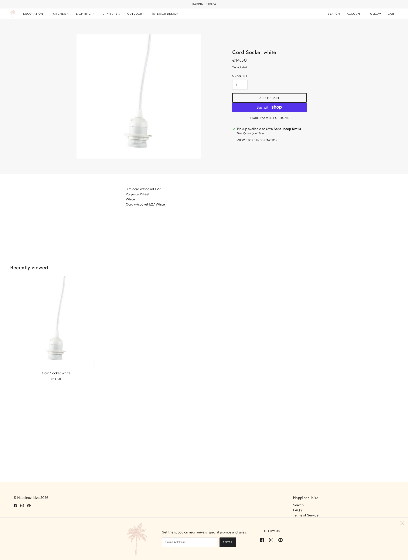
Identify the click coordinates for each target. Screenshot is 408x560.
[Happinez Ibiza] (13, 14)
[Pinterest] (279, 540)
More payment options (269, 117)
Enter (228, 542)
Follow (374, 13)
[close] (402, 523)
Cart (392, 13)
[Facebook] (263, 540)
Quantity (240, 75)
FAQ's (297, 510)
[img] (15, 505)
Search (334, 13)
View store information (257, 140)
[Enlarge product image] (138, 96)
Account (354, 13)
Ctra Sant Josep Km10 (283, 129)
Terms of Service (306, 515)
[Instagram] (271, 540)
